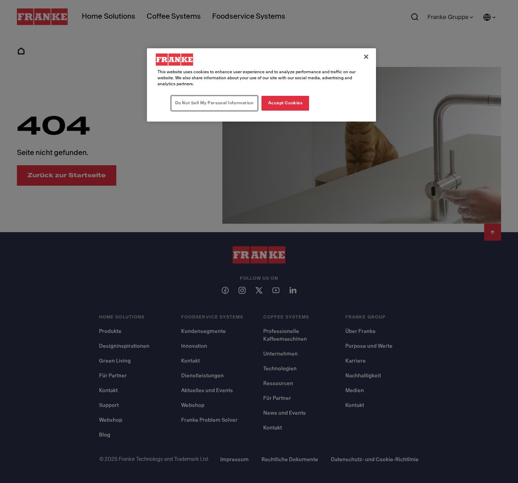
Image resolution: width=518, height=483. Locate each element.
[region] (261, 85)
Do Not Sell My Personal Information (214, 103)
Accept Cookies (285, 103)
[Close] (366, 56)
